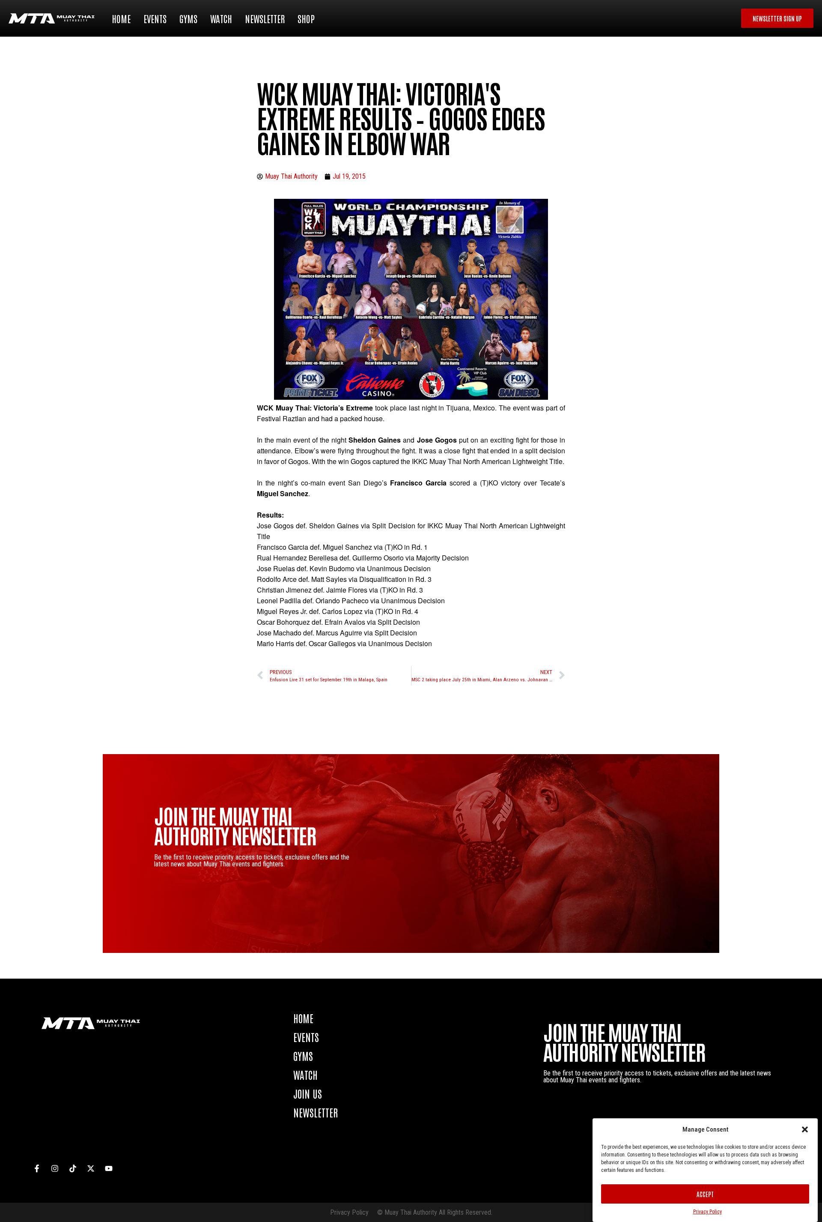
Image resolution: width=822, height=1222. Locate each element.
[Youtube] (109, 1168)
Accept (705, 1194)
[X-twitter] (91, 1168)
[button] (805, 1129)
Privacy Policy (707, 1212)
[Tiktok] (73, 1168)
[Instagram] (55, 1168)
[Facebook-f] (37, 1168)
